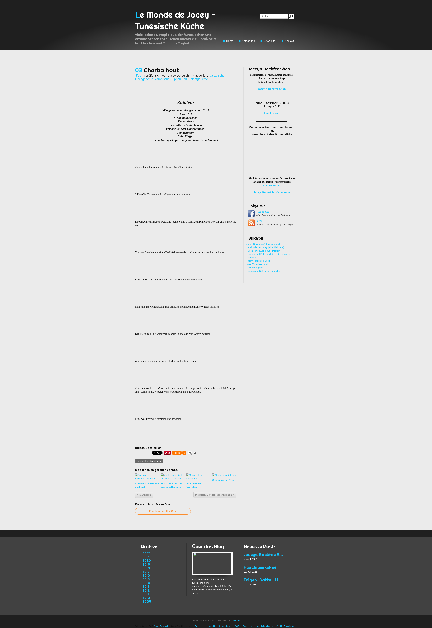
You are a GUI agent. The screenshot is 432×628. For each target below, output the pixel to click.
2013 (146, 586)
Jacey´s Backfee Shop (258, 260)
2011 (146, 594)
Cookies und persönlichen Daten (258, 626)
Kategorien (248, 41)
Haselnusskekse (260, 567)
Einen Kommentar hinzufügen (163, 511)
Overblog (236, 620)
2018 (146, 568)
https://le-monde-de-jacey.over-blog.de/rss (275, 224)
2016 (146, 575)
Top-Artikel (199, 626)
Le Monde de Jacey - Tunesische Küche (175, 20)
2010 (146, 598)
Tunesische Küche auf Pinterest (263, 250)
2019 (146, 564)
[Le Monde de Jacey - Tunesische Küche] (212, 553)
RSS (259, 221)
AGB (237, 626)
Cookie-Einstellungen (286, 626)
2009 (147, 601)
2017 (146, 572)
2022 (146, 553)
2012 (146, 590)
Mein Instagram (254, 267)
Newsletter (269, 41)
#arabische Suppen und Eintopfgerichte (181, 79)
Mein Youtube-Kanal (257, 264)
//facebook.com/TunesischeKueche (273, 215)
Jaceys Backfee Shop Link (264, 554)
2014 (146, 583)
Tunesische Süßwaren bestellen (263, 271)
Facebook (262, 212)
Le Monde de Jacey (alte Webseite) (265, 247)
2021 (146, 557)
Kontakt (289, 41)
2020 (147, 560)
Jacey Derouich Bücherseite (272, 192)
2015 (146, 579)
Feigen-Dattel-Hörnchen (264, 580)
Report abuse (224, 626)
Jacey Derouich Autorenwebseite (263, 244)
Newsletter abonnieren (149, 461)
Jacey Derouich (161, 626)
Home (229, 41)
